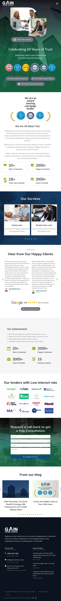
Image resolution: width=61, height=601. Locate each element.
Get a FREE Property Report (44, 79)
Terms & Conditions (43, 591)
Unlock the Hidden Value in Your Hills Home (45, 502)
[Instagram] (30, 598)
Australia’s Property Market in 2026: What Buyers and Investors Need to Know (43, 573)
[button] (57, 3)
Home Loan (17, 225)
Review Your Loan (44, 225)
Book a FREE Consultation (18, 79)
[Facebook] (33, 598)
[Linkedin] (36, 598)
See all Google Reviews (32, 309)
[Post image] (17, 213)
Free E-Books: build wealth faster (32, 84)
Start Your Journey (24, 39)
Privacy (7, 595)
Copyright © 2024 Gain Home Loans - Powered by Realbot (20, 591)
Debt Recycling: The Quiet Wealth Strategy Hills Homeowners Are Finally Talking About (15, 505)
